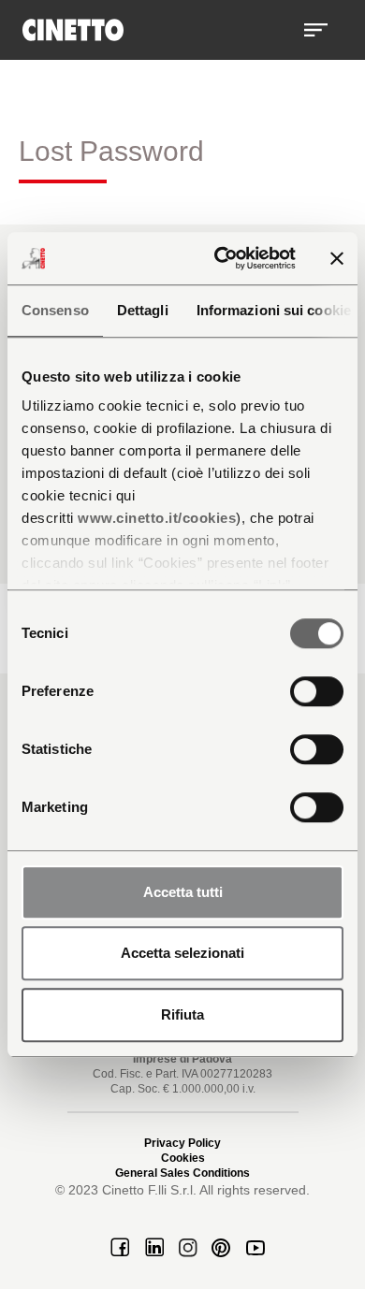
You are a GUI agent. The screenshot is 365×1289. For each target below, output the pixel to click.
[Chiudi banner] (336, 258)
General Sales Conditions (182, 1173)
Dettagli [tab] (142, 310)
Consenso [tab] (55, 310)
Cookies (183, 1158)
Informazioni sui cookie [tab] (274, 310)
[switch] (316, 691)
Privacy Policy (182, 1143)
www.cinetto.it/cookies (157, 518)
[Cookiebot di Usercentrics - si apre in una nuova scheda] (221, 258)
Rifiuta (182, 1014)
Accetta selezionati (182, 953)
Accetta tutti (183, 892)
